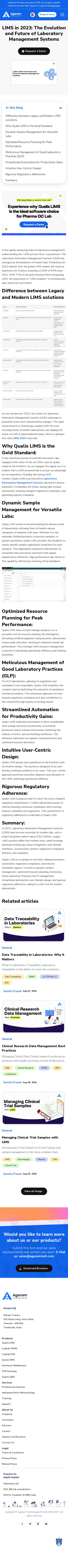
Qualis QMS (8, 1376)
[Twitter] (30, 1523)
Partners (6, 1425)
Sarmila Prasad (12, 991)
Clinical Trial (11, 1165)
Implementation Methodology (18, 1392)
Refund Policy (9, 1464)
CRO (55, 1159)
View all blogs (33, 1191)
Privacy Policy (9, 1458)
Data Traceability (13, 976)
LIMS (7, 1068)
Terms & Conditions (13, 1452)
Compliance (10, 1074)
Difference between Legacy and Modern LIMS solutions (33, 118)
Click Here (55, 5)
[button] (32, 14)
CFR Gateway (9, 1371)
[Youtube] (45, 1523)
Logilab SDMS (9, 1348)
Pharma (41, 1159)
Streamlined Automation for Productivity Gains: (34, 162)
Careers (6, 1431)
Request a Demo (35, 51)
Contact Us (8, 1442)
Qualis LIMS (8, 1342)
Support (6, 1404)
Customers (8, 1419)
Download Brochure (35, 1268)
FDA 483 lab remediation (17, 1489)
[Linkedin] (38, 1523)
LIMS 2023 (19, 438)
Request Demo (47, 14)
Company (7, 1414)
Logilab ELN (8, 1354)
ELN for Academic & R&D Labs (19, 1494)
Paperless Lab (11, 1483)
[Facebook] (22, 1523)
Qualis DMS (8, 1359)
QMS (57, 1068)
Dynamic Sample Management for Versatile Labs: (32, 134)
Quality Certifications (14, 1436)
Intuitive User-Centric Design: (23, 168)
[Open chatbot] (59, 1542)
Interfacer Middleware (14, 1365)
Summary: (12, 180)
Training (6, 1398)
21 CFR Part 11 (50, 976)
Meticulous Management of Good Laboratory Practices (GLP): (33, 154)
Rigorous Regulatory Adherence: (25, 174)
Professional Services (13, 1386)
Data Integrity (23, 1159)
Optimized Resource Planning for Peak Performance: (29, 144)
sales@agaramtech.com (36, 1256)
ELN (7, 982)
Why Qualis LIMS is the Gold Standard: (29, 126)
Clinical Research (25, 1068)
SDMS (32, 976)
